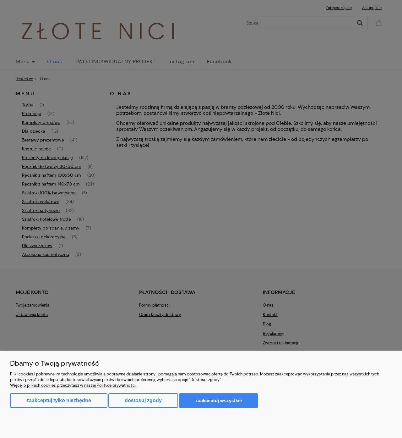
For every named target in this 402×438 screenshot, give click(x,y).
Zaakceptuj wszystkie (218, 400)
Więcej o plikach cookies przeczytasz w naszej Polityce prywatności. (73, 385)
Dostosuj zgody (143, 400)
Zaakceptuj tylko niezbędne (58, 400)
